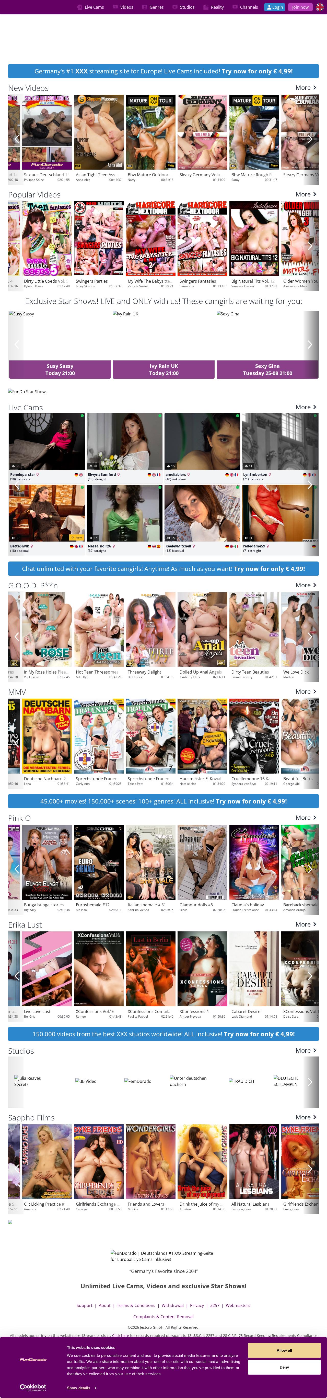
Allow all (284, 1350)
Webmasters (238, 1305)
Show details (78, 1388)
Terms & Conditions (136, 1305)
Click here (120, 1335)
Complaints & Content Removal (163, 1316)
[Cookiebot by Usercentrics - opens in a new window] (33, 1388)
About (105, 1305)
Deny (284, 1367)
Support (84, 1305)
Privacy (197, 1305)
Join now (300, 7)
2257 (214, 1305)
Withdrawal (173, 1305)
